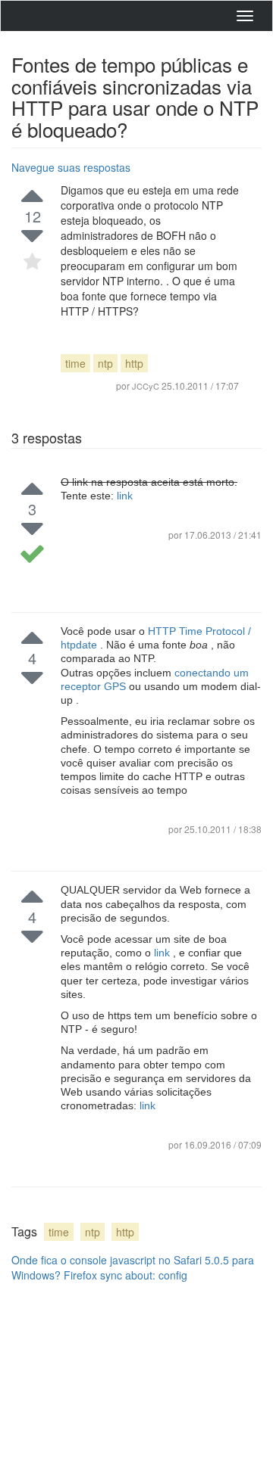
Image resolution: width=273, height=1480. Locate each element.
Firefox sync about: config (125, 1275)
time (75, 363)
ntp (105, 363)
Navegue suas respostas (70, 167)
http (134, 363)
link (125, 496)
